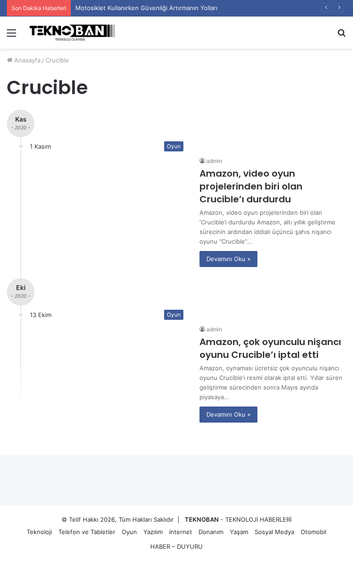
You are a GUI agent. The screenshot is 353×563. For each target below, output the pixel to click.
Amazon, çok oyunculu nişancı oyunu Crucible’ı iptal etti (270, 348)
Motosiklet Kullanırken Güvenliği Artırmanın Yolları (146, 7)
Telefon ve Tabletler (86, 531)
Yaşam (239, 531)
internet (180, 531)
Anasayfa (26, 60)
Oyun (129, 531)
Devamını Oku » (228, 258)
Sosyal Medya (274, 531)
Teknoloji (39, 531)
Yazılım (153, 531)
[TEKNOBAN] (71, 32)
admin (214, 160)
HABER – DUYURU (176, 546)
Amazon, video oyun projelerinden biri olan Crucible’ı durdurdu (250, 186)
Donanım (211, 531)
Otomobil (313, 531)
